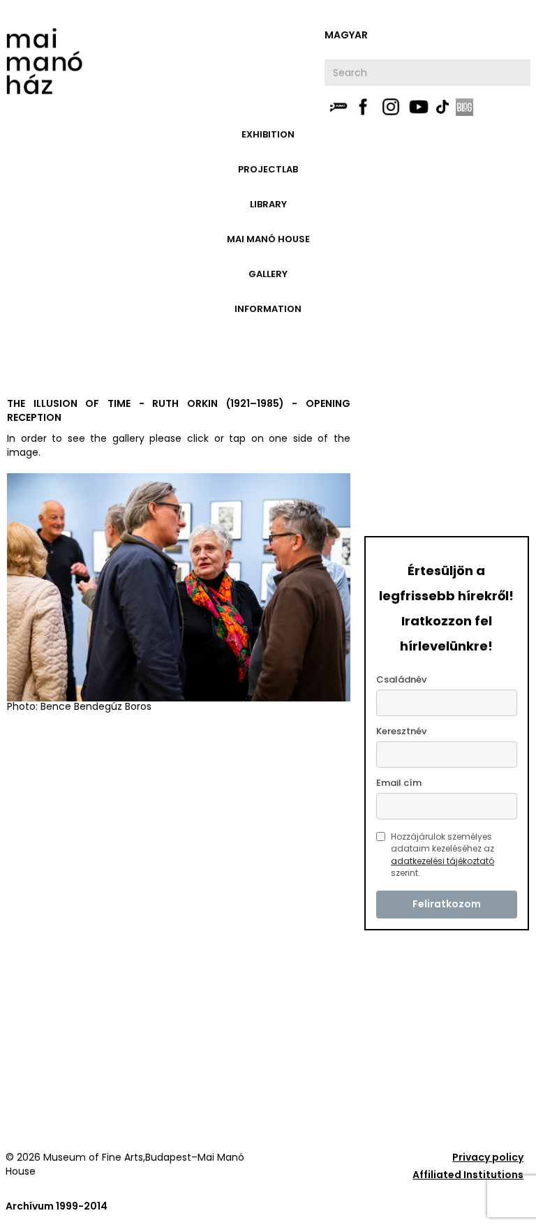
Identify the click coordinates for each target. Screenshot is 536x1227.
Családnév (401, 679)
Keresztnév (401, 731)
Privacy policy (487, 1157)
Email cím (399, 782)
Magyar (346, 35)
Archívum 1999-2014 (56, 1206)
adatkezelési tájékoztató (442, 861)
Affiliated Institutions (467, 1175)
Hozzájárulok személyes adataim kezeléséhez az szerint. (442, 855)
